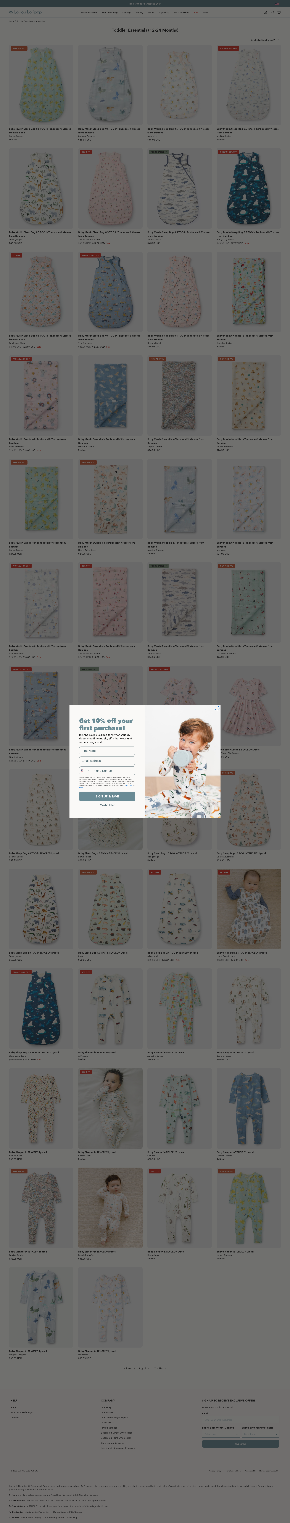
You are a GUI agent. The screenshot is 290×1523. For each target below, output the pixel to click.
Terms (81, 787)
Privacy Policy (129, 785)
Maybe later (107, 805)
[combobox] (85, 771)
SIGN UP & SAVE (107, 796)
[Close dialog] (217, 708)
